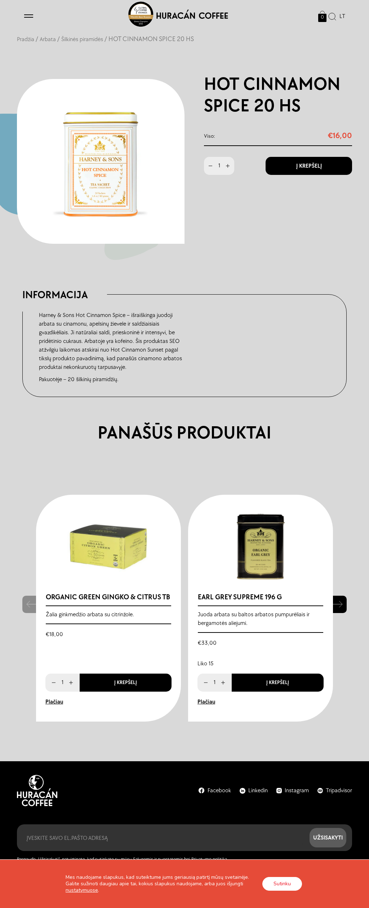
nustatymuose (82, 890)
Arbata (48, 39)
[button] (340, 604)
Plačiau (54, 701)
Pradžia (25, 39)
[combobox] (340, 16)
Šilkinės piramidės (82, 39)
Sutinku (282, 883)
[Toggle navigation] (29, 16)
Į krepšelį (309, 166)
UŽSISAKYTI (328, 837)
